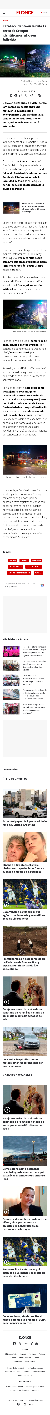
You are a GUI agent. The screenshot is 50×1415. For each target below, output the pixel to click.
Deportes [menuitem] (37, 1358)
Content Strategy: (18, 1404)
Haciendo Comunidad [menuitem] (15, 1368)
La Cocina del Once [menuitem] (12, 1372)
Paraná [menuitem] (23, 1354)
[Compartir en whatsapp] (11, 96)
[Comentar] (38, 96)
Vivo (45, 13)
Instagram (26, 1343)
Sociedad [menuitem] (12, 1358)
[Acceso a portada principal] (25, 12)
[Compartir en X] (25, 96)
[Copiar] (20, 96)
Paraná (6, 21)
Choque (12, 560)
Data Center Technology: (25, 1404)
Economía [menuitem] (18, 1361)
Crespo (24, 560)
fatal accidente (34, 567)
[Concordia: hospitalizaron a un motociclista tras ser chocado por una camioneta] (25, 1041)
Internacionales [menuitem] (25, 1358)
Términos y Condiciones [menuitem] (35, 1387)
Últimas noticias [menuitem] (11, 1354)
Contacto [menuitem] (35, 1390)
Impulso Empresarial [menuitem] (35, 1368)
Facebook (14, 1343)
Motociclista (15, 567)
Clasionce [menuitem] (27, 1372)
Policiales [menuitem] (32, 1354)
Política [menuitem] (42, 1354)
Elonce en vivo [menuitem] (39, 1372)
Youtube (36, 1343)
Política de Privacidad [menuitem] (14, 1387)
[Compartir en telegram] (31, 96)
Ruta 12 (38, 573)
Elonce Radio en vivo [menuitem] (25, 1375)
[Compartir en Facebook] (16, 96)
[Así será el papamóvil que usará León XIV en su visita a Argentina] (25, 803)
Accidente (36, 560)
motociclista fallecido (19, 573)
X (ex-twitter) (20, 1343)
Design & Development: (31, 1404)
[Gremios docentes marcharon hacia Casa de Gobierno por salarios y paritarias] (11, 680)
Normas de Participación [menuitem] (20, 1390)
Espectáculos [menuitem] (30, 1361)
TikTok (31, 1343)
